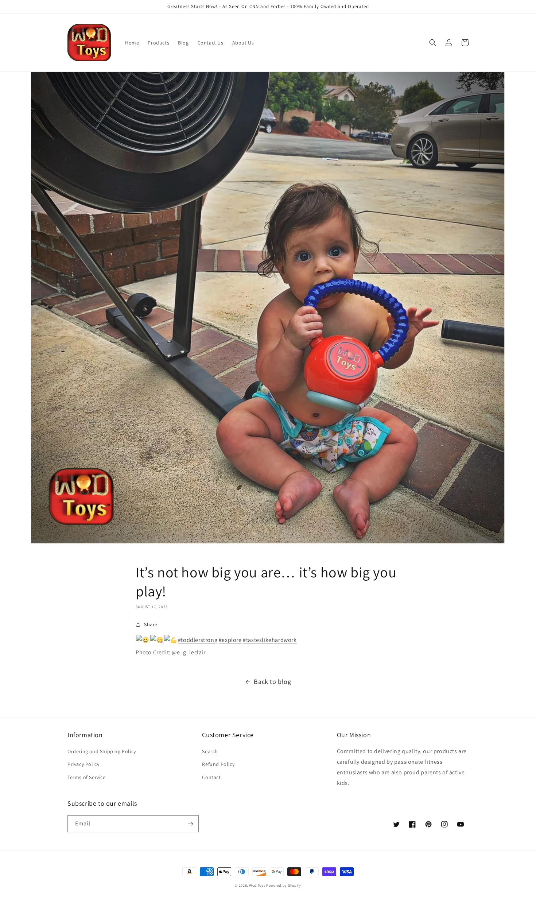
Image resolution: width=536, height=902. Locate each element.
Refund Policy (218, 764)
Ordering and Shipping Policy (101, 751)
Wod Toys (257, 885)
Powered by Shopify (283, 885)
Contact (211, 777)
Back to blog (272, 681)
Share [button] (151, 624)
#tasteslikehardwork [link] (269, 640)
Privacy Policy (83, 764)
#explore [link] (230, 640)
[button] (433, 43)
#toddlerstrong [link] (197, 640)
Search (210, 751)
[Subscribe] (190, 823)
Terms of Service (86, 777)
